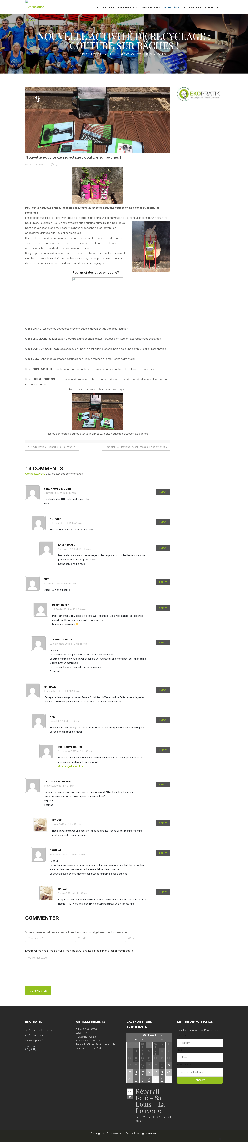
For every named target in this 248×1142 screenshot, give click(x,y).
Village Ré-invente (86, 1036)
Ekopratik (40, 164)
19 (142, 1064)
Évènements (126, 7)
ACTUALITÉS (104, 7)
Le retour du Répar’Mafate (90, 1048)
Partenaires (191, 7)
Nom (180, 1049)
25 (136, 1071)
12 (142, 1057)
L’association (149, 7)
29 (142, 1044)
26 (142, 1071)
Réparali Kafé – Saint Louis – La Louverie (152, 1101)
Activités (170, 7)
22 (162, 1064)
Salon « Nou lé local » (88, 1040)
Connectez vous (35, 473)
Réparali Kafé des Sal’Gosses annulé (95, 1044)
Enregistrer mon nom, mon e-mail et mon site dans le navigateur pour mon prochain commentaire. (79, 950)
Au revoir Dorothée (86, 1029)
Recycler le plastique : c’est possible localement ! (135, 446)
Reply (163, 491)
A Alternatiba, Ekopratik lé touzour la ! (53, 446)
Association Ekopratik (123, 1133)
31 (155, 1044)
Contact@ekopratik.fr (70, 766)
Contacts (211, 7)
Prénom (181, 1035)
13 (56, 164)
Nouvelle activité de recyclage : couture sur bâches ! (73, 157)
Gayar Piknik (82, 1032)
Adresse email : (185, 1064)
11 (136, 1057)
